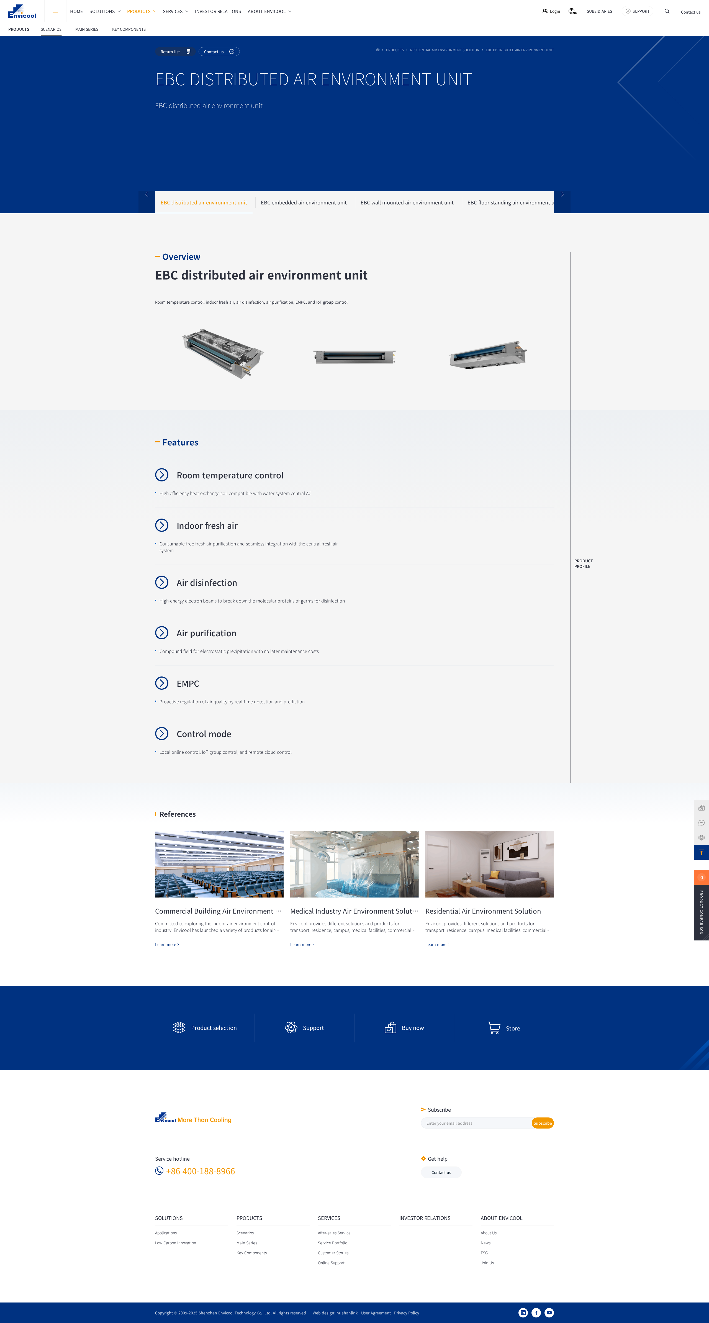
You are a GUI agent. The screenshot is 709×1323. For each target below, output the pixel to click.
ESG (484, 1252)
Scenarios (245, 1232)
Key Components (252, 1252)
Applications (166, 1232)
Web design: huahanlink (333, 1313)
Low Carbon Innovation (175, 1242)
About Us (489, 1232)
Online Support (331, 1262)
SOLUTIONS (169, 1218)
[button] (146, 202)
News (485, 1242)
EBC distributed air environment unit (204, 202)
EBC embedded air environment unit (304, 202)
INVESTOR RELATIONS (425, 1218)
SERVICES (329, 1218)
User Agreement (374, 1313)
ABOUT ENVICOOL (502, 1218)
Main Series (247, 1242)
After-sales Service (334, 1232)
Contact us (691, 12)
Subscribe (543, 1123)
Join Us (487, 1262)
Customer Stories (333, 1252)
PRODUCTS (395, 50)
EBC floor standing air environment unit (514, 202)
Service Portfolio (332, 1242)
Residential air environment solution (444, 50)
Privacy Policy (405, 1313)
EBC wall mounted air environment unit (407, 202)
